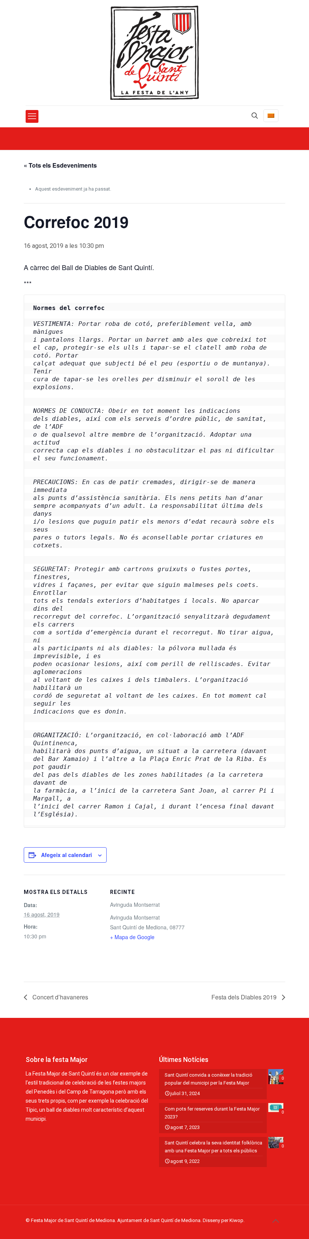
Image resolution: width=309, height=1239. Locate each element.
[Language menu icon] (270, 115)
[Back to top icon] (275, 1221)
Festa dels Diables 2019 (244, 997)
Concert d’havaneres (59, 997)
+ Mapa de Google (132, 937)
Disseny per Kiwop (223, 1220)
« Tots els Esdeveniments (60, 165)
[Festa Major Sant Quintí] (154, 52)
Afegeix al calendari (66, 855)
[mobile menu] (32, 116)
